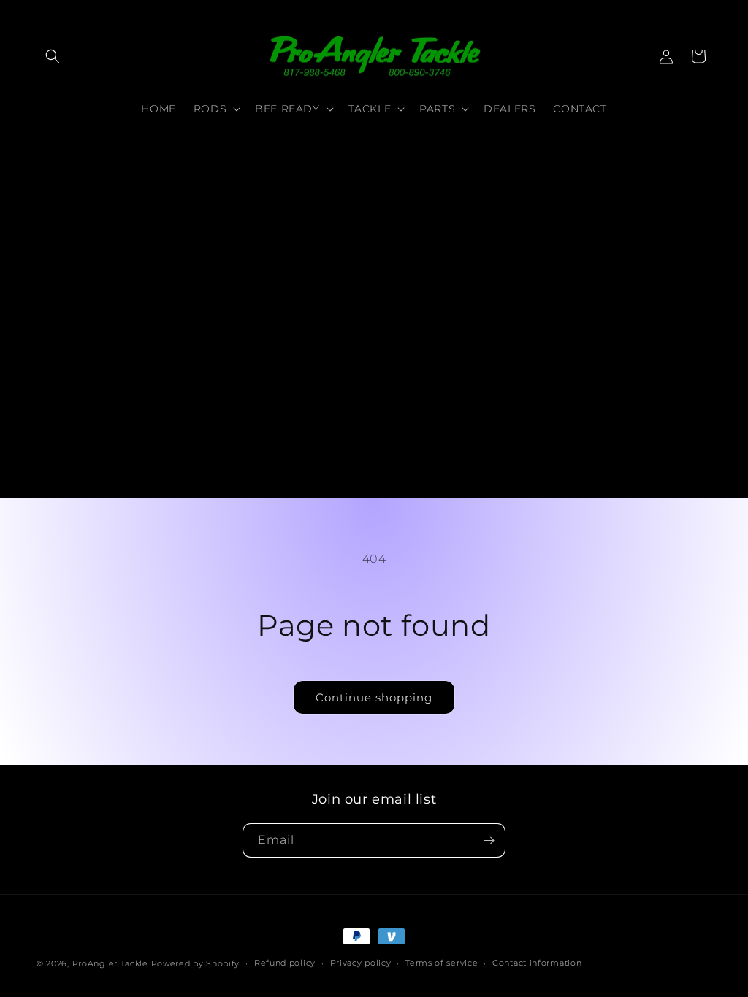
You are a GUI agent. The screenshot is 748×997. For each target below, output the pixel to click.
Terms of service (441, 963)
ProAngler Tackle (110, 963)
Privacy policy (361, 963)
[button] (53, 56)
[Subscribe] (489, 840)
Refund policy (285, 963)
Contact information (536, 963)
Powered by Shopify (195, 963)
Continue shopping (374, 697)
